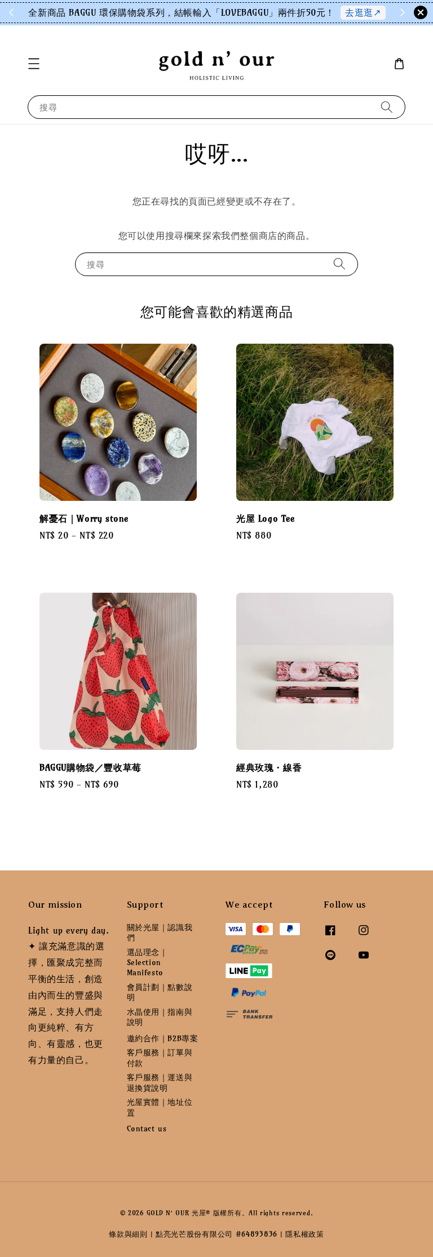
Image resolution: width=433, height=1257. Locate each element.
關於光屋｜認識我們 (160, 932)
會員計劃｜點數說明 (160, 992)
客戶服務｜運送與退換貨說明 (160, 1082)
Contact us (147, 1128)
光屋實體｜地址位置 (160, 1107)
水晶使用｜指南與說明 (160, 1017)
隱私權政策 (304, 1233)
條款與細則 (128, 1233)
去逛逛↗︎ (363, 12)
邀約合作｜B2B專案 (162, 1038)
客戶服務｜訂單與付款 (160, 1057)
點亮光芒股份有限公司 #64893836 (216, 1233)
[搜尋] (387, 107)
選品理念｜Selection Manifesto (147, 962)
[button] (33, 63)
